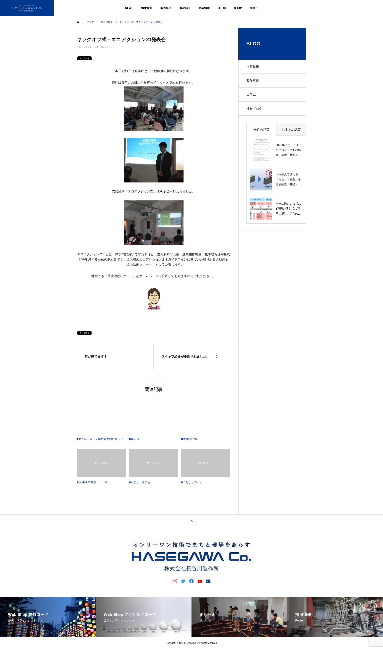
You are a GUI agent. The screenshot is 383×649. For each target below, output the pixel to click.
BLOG (222, 8)
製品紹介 (185, 8)
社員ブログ (254, 108)
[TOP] (191, 520)
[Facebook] (191, 581)
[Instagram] (175, 581)
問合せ (254, 8)
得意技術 (146, 8)
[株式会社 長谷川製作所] (27, 8)
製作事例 (166, 8)
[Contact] (208, 581)
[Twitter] (183, 581)
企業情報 (204, 8)
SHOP (238, 8)
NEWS (129, 8)
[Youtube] (200, 581)
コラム (251, 94)
